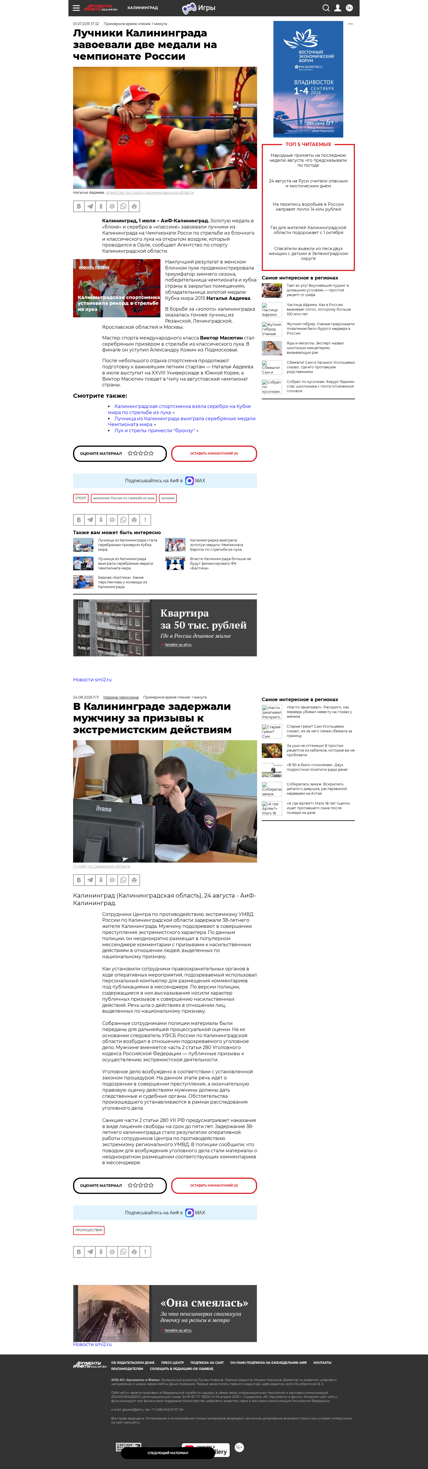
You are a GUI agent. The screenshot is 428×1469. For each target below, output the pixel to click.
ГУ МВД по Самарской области (101, 866)
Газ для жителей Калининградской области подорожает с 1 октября (308, 230)
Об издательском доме (133, 1363)
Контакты (322, 1363)
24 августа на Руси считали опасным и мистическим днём (308, 184)
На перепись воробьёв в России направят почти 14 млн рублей (308, 207)
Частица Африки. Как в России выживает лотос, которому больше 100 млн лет (319, 309)
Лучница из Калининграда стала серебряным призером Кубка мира (127, 545)
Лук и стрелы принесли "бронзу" (154, 430)
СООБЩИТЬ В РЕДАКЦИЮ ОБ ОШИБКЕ (181, 1369)
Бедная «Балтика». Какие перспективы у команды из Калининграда (122, 582)
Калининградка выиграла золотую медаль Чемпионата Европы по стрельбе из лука (216, 545)
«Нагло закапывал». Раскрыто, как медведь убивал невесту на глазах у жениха (319, 712)
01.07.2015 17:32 (86, 24)
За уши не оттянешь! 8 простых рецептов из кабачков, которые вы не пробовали (321, 750)
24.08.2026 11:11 (86, 697)
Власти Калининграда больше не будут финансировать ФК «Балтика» (220, 563)
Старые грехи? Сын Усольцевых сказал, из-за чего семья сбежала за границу (319, 731)
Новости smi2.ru (92, 679)
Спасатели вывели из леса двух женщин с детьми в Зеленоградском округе (308, 253)
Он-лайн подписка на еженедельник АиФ (268, 1363)
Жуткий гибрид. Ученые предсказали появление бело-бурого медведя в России (321, 328)
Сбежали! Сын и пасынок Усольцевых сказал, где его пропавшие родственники (321, 367)
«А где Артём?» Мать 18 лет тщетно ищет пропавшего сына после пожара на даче (318, 808)
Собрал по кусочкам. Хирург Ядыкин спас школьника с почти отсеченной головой (320, 386)
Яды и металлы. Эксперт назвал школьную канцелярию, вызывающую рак (315, 348)
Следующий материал (168, 1453)
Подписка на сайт (207, 1363)
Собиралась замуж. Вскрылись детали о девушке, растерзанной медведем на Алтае (317, 789)
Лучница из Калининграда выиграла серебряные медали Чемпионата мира (125, 563)
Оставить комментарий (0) (214, 453)
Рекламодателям (127, 1369)
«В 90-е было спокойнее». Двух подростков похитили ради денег (317, 767)
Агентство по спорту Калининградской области (150, 192)
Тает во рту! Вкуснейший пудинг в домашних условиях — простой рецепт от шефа (318, 290)
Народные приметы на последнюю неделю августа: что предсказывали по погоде (308, 160)
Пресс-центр (172, 1363)
